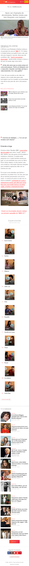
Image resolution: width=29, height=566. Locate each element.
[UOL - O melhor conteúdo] (5, 2)
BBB (17, 51)
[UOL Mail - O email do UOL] (21, 2)
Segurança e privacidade (14, 564)
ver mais (13, 541)
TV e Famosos (14, 7)
